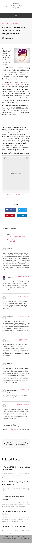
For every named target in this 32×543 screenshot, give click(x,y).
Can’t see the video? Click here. (16, 195)
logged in (13, 429)
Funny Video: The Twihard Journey (13, 526)
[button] (16, 16)
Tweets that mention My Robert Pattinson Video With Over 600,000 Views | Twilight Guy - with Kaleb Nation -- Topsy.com (18, 239)
